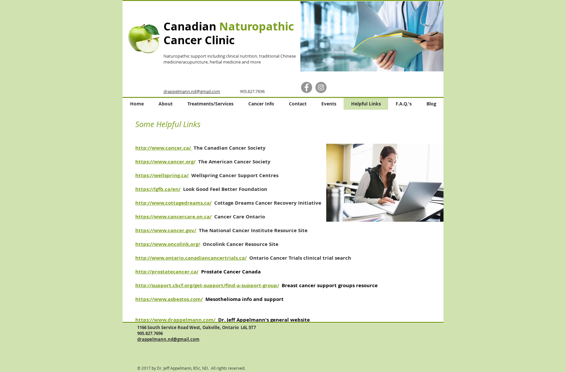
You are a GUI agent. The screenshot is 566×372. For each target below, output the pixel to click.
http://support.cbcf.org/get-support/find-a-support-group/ (207, 285)
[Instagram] (321, 87)
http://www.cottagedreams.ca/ (173, 202)
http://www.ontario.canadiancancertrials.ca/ (191, 257)
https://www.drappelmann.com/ (176, 319)
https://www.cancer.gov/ (165, 230)
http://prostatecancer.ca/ (166, 271)
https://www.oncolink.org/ (167, 244)
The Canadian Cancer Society (230, 147)
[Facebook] (306, 87)
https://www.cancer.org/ (165, 161)
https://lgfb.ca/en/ (157, 189)
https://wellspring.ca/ (162, 175)
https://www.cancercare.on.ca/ (173, 216)
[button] (371, 36)
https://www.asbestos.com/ (169, 299)
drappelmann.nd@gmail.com (191, 91)
